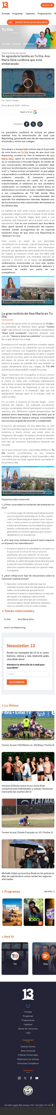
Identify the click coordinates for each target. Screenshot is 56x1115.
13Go (28, 1033)
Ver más (48, 891)
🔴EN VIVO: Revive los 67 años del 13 (30, 22)
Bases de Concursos (28, 1028)
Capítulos (30, 13)
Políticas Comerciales (28, 1055)
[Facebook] (31, 1078)
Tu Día (24, 152)
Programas (17, 13)
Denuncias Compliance (28, 1063)
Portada (6, 13)
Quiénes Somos (28, 1046)
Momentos (29, 44)
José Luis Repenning (15, 627)
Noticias (17, 44)
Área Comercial (28, 1051)
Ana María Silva (26, 619)
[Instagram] (19, 1078)
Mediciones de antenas (28, 1059)
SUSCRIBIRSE (16, 682)
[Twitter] (25, 1078)
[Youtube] (37, 1078)
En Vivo (46, 5)
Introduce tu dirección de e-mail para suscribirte (25, 666)
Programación (44, 13)
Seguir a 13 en (26, 112)
